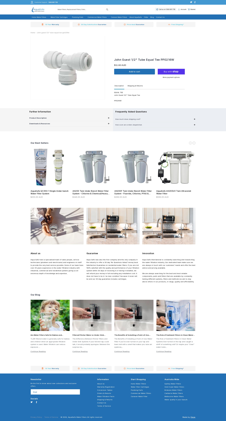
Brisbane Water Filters (173, 390)
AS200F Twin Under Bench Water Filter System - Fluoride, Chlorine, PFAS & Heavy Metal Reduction (133, 192)
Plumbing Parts (137, 390)
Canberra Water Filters (174, 393)
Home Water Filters (138, 384)
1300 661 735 (53, 2)
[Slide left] (190, 143)
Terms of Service (104, 406)
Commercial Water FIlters (141, 393)
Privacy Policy (36, 417)
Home (33, 33)
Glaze (193, 417)
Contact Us (101, 403)
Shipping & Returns (105, 400)
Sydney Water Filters (173, 384)
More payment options (171, 77)
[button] (191, 9)
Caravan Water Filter (139, 396)
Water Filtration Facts (105, 396)
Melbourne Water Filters (174, 396)
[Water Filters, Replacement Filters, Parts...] (107, 9)
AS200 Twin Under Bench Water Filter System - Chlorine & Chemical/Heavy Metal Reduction (91, 192)
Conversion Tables (104, 390)
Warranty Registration (106, 387)
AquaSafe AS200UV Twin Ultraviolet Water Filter (173, 192)
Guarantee (92, 253)
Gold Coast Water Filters (174, 387)
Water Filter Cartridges (140, 387)
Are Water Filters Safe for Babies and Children (46, 335)
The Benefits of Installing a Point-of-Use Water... (131, 335)
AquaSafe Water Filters (77, 417)
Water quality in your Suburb (176, 400)
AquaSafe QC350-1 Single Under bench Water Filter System (50, 192)
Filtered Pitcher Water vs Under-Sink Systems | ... (88, 335)
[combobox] (82, 9)
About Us (101, 384)
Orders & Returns (104, 393)
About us (35, 253)
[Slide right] (194, 143)
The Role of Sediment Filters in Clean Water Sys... (174, 335)
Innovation (148, 253)
